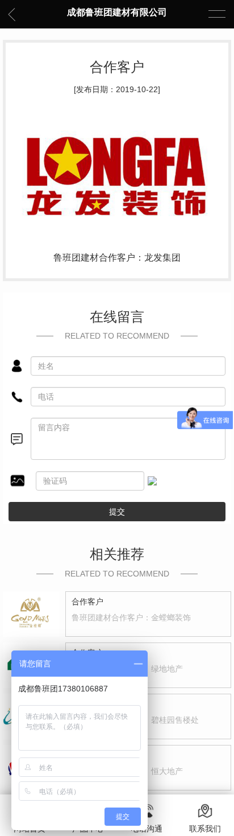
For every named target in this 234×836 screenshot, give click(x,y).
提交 (117, 511)
